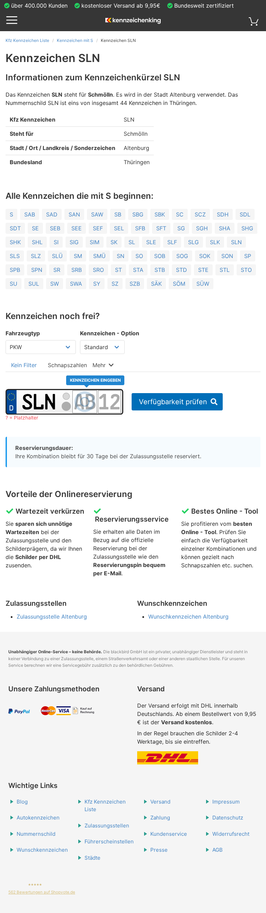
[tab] (24, 365)
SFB (140, 228)
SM (78, 255)
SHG (247, 228)
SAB (29, 214)
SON (227, 255)
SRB (76, 269)
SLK (215, 242)
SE (35, 228)
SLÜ (57, 255)
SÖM (179, 283)
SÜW (202, 283)
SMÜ (99, 255)
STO (246, 269)
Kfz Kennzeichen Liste (27, 40)
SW (54, 283)
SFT (161, 228)
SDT (15, 228)
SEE (76, 228)
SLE (151, 242)
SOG (182, 255)
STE (203, 269)
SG (181, 228)
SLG (193, 242)
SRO (98, 269)
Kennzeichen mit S (75, 40)
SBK (159, 214)
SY (96, 283)
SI (56, 242)
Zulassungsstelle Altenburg (52, 616)
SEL (119, 228)
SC (180, 214)
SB (117, 214)
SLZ (36, 255)
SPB (15, 269)
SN (120, 255)
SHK (15, 242)
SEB (55, 228)
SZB (135, 283)
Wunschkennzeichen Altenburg (188, 616)
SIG (74, 242)
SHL (37, 242)
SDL (245, 214)
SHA (224, 228)
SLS (15, 255)
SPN (36, 269)
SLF (172, 242)
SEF (98, 228)
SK (113, 242)
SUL (33, 283)
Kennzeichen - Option (109, 333)
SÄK (156, 283)
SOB (159, 255)
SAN (74, 214)
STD (181, 269)
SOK (204, 255)
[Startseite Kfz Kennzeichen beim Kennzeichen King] (133, 21)
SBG (137, 214)
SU (13, 283)
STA (138, 269)
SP (247, 255)
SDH (223, 214)
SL (131, 242)
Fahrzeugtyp (23, 333)
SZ (115, 283)
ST (118, 269)
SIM (94, 242)
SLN (236, 242)
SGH (202, 228)
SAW (97, 214)
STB (159, 269)
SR (56, 269)
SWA (76, 283)
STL (225, 269)
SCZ (200, 214)
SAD (51, 214)
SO (139, 255)
